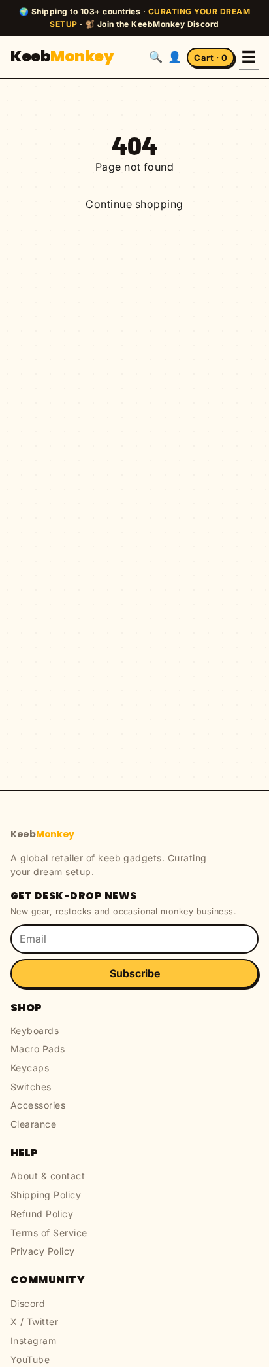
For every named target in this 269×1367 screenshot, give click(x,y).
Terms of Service (48, 1232)
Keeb (62, 56)
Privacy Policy (42, 1250)
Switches (31, 1086)
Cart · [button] (210, 57)
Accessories (37, 1105)
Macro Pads (37, 1048)
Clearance (33, 1124)
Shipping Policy (45, 1194)
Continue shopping (134, 204)
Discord (27, 1303)
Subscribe (135, 973)
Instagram (33, 1340)
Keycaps (29, 1067)
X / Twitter (34, 1321)
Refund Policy (41, 1213)
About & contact (47, 1175)
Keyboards (34, 1030)
